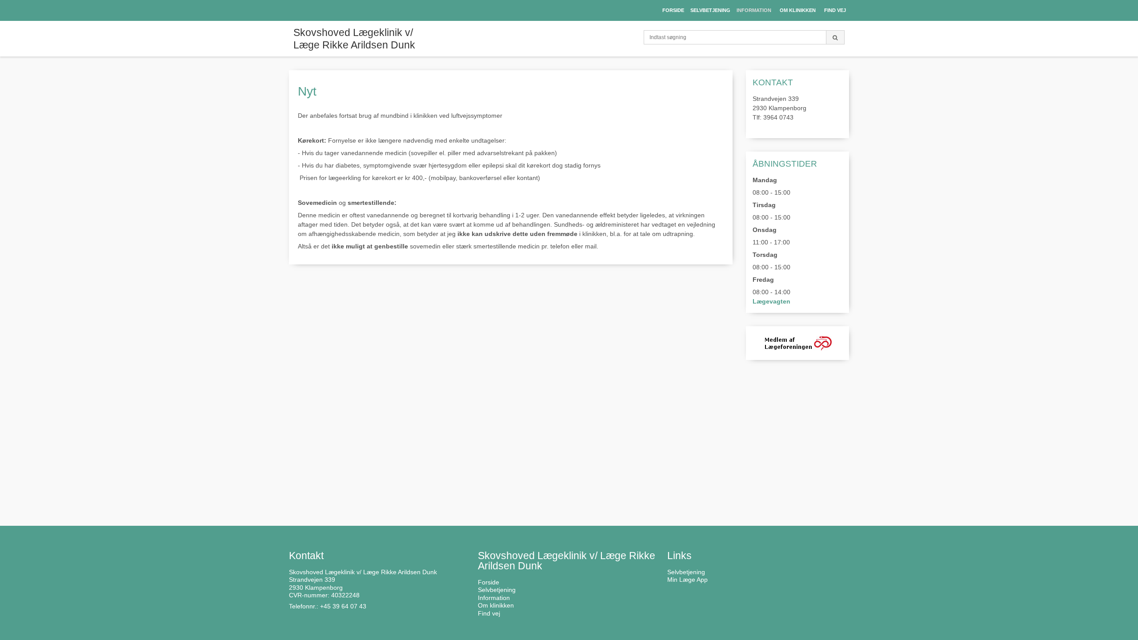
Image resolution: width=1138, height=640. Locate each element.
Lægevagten (771, 301)
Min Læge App (687, 579)
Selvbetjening (686, 572)
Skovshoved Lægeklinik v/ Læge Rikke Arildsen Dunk (354, 39)
